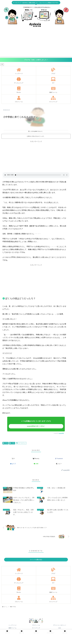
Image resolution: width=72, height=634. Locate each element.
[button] (59, 464)
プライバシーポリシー (59, 625)
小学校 (13, 443)
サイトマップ (36, 628)
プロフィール (36, 625)
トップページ (12, 625)
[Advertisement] (36, 43)
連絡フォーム (12, 628)
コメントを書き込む (36, 559)
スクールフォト (22, 443)
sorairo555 (61, 433)
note (59, 628)
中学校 (6, 443)
